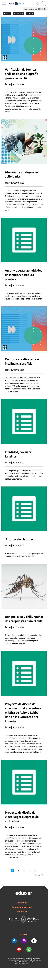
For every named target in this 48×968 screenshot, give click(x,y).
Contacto (22, 911)
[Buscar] (38, 4)
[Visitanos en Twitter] (34, 941)
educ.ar (11, 958)
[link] (43, 3)
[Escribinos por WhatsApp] (29, 949)
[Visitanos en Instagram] (24, 941)
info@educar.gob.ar (29, 963)
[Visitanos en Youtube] (19, 949)
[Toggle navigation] (2, 1)
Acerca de (22, 902)
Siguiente (39, 875)
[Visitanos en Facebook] (14, 941)
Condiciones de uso (22, 907)
